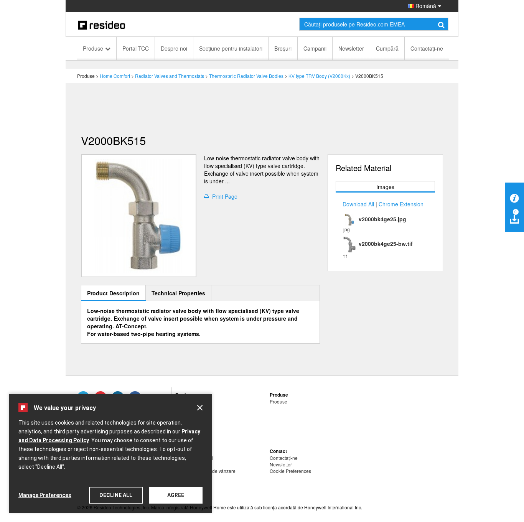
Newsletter (351, 48)
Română (425, 6)
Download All (358, 204)
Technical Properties (178, 293)
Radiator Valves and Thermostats (169, 75)
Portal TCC (135, 48)
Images (385, 187)
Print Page (223, 196)
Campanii (314, 48)
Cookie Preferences (290, 471)
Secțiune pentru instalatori (230, 48)
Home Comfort (115, 75)
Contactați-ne (426, 48)
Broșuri (283, 48)
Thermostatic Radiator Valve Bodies (246, 75)
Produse (93, 48)
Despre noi (174, 48)
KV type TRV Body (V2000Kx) (319, 75)
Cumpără (387, 48)
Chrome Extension (401, 204)
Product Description (113, 293)
